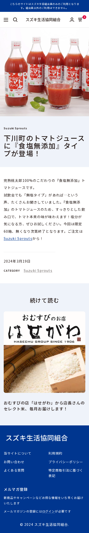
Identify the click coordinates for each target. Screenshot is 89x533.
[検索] (15, 20)
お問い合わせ (14, 461)
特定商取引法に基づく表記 (65, 473)
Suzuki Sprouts (15, 128)
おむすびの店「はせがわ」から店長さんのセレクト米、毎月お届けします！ (44, 406)
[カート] (80, 19)
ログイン (48, 511)
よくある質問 (14, 470)
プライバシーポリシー (65, 461)
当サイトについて (17, 453)
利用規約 (55, 453)
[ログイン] (72, 20)
